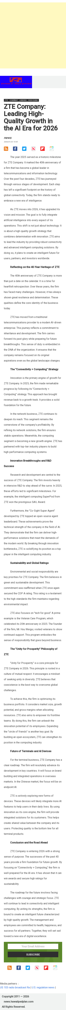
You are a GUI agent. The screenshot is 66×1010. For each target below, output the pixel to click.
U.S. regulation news (43, 987)
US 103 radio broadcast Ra (15, 987)
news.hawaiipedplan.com (18, 1001)
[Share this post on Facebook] (17, 149)
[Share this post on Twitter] (26, 149)
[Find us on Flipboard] (45, 149)
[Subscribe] (8, 149)
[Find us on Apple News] (35, 149)
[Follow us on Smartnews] (54, 149)
